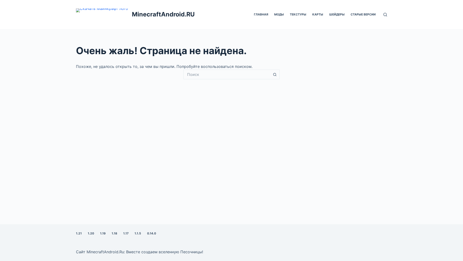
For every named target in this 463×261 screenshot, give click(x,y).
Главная (261, 14)
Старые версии (363, 14)
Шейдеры (337, 14)
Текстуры (298, 14)
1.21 (79, 233)
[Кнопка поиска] (275, 74)
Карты (317, 14)
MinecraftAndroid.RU (163, 14)
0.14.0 (151, 233)
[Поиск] (385, 14)
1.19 (103, 233)
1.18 (114, 233)
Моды (279, 14)
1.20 (91, 233)
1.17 (126, 233)
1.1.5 (138, 233)
